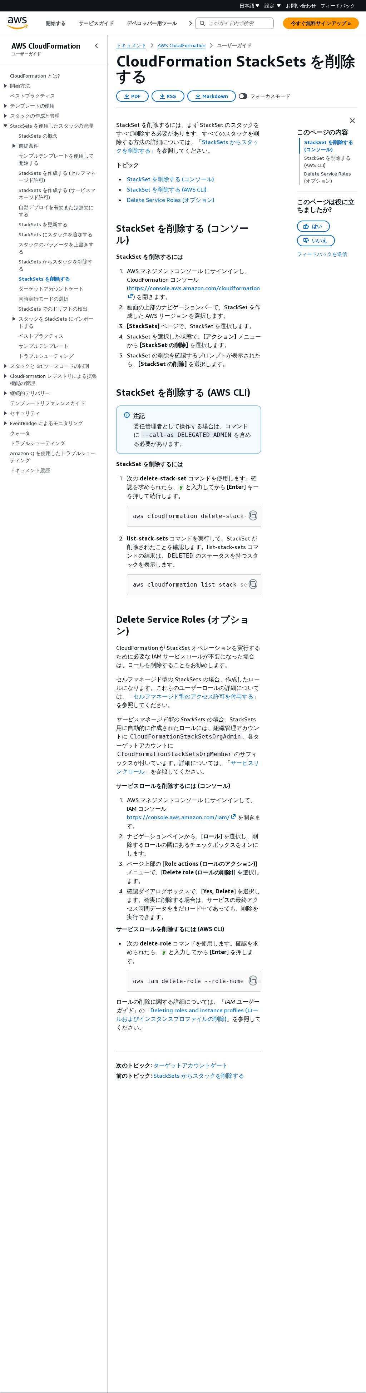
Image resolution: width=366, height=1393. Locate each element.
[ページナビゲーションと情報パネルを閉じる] (352, 121)
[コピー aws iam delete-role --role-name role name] (253, 980)
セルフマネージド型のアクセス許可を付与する (193, 696)
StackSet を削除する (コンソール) (170, 179)
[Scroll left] (40, 23)
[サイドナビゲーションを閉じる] (97, 45)
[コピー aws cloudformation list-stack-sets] (253, 584)
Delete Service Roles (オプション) (170, 199)
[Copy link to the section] (110, 228)
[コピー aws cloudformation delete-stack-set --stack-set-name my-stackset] (253, 515)
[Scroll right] (190, 23)
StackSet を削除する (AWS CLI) (167, 189)
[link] (234, 45)
